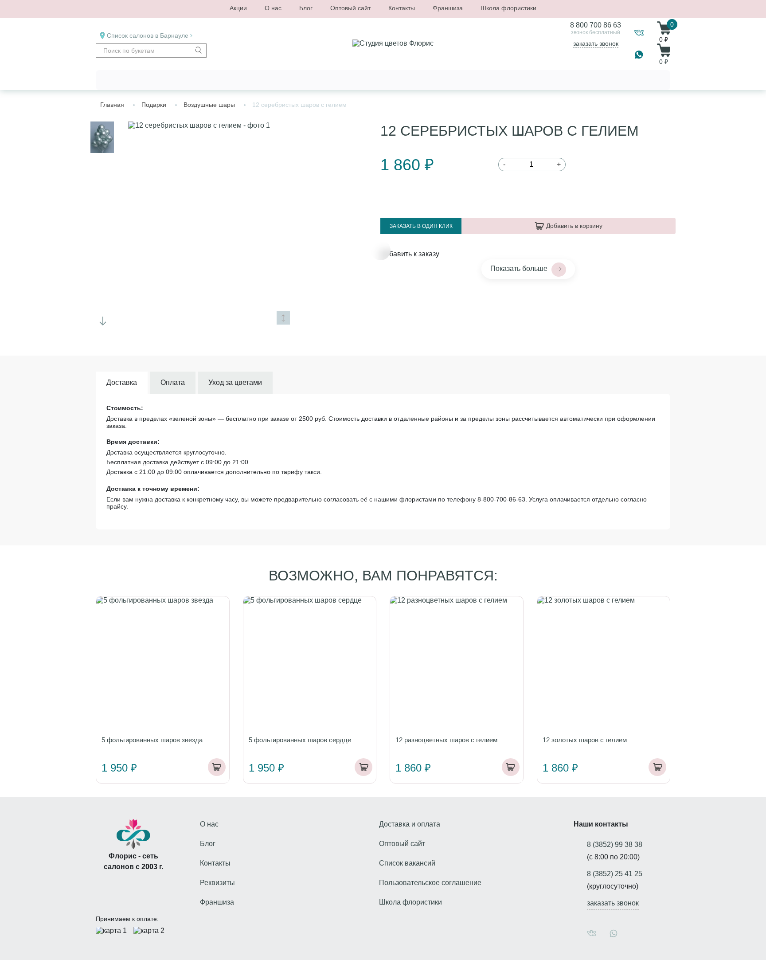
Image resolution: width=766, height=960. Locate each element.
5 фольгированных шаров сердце (300, 740)
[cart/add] (217, 767)
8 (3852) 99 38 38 (614, 844)
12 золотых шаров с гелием (585, 740)
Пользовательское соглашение (430, 882)
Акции (238, 8)
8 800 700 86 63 (595, 25)
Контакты (401, 8)
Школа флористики (508, 8)
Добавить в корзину (574, 225)
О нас (273, 8)
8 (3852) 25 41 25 (614, 874)
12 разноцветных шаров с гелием (446, 740)
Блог (306, 8)
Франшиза (448, 8)
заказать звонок (595, 43)
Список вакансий (407, 863)
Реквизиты (217, 882)
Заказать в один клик (421, 226)
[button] (102, 321)
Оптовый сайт (350, 8)
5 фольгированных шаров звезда (152, 740)
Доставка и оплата (409, 824)
